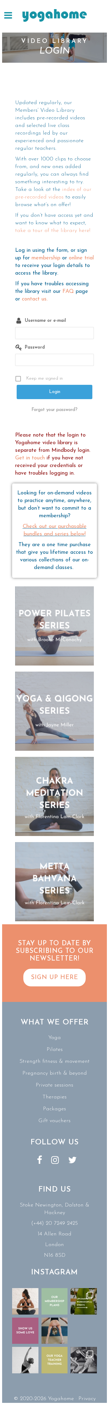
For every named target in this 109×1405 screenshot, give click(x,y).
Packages (54, 1109)
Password (35, 347)
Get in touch (30, 458)
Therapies (54, 1097)
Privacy (87, 1399)
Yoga (54, 1038)
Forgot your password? (54, 410)
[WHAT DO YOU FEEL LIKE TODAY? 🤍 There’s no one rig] (54, 1331)
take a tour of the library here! (52, 231)
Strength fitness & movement (54, 1061)
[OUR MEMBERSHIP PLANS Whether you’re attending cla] (54, 1301)
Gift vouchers (54, 1121)
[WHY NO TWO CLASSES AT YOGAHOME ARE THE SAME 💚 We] (84, 1360)
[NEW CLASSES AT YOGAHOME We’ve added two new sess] (84, 1331)
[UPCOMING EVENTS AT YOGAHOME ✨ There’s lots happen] (84, 1301)
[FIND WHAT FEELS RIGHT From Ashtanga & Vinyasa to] (25, 1360)
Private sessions (54, 1085)
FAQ (68, 291)
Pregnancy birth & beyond (54, 1073)
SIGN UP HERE (54, 978)
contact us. (35, 299)
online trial (81, 258)
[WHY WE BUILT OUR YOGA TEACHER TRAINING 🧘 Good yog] (54, 1360)
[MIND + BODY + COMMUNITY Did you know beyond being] (25, 1301)
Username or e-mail (45, 320)
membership (45, 258)
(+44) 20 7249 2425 (54, 1223)
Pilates (55, 1049)
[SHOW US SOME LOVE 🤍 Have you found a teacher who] (25, 1331)
